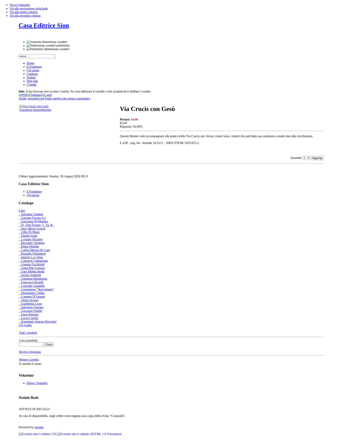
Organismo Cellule (32, 293)
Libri (22, 210)
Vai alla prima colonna (24, 12)
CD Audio (25, 325)
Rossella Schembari (32, 253)
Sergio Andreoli (30, 275)
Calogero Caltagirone (33, 260)
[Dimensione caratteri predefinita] (48, 45)
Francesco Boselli (31, 282)
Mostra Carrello (29, 359)
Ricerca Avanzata (30, 352)
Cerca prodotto (28, 340)
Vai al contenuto (20, 5)
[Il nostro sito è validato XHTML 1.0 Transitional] (89, 434)
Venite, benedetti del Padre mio (38, 98)
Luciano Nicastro (31, 239)
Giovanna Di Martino (33, 221)
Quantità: (296, 157)
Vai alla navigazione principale (29, 8)
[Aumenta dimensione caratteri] (47, 42)
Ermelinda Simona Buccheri (37, 321)
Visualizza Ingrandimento (35, 110)
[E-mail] (46, 94)
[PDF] (23, 94)
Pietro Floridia (29, 246)
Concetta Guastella (32, 286)
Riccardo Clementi (31, 243)
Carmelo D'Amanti (32, 296)
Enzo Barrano (29, 314)
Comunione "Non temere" (36, 289)
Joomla (39, 427)
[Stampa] (34, 94)
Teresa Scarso (28, 300)
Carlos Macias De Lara (34, 250)
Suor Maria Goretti (32, 228)
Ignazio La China (31, 257)
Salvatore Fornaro (31, 307)
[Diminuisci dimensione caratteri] (48, 49)
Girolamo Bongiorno (33, 278)
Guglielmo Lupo (30, 303)
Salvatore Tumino (31, 214)
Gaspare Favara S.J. (32, 218)
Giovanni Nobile (30, 311)
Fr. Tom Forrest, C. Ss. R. (36, 225)
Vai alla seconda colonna (25, 15)
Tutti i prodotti (28, 332)
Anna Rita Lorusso (32, 268)
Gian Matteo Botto (31, 271)
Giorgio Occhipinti (32, 264)
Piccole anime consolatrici (74, 98)
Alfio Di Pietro (29, 232)
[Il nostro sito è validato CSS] (38, 434)
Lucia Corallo (28, 318)
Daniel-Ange (28, 235)
